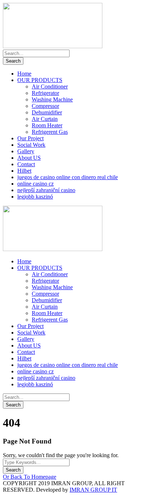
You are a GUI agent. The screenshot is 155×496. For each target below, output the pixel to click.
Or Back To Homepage (29, 477)
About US (29, 158)
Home (24, 73)
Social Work (31, 145)
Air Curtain (45, 119)
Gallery (25, 151)
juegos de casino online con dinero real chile (67, 177)
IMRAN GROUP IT (93, 490)
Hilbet (24, 171)
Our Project (30, 138)
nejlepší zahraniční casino (46, 190)
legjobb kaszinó (35, 197)
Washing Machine (52, 99)
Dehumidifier (47, 112)
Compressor (45, 106)
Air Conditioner (50, 86)
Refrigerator (45, 93)
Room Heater (47, 125)
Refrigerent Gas (50, 132)
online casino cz (35, 184)
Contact (26, 164)
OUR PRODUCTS (39, 80)
